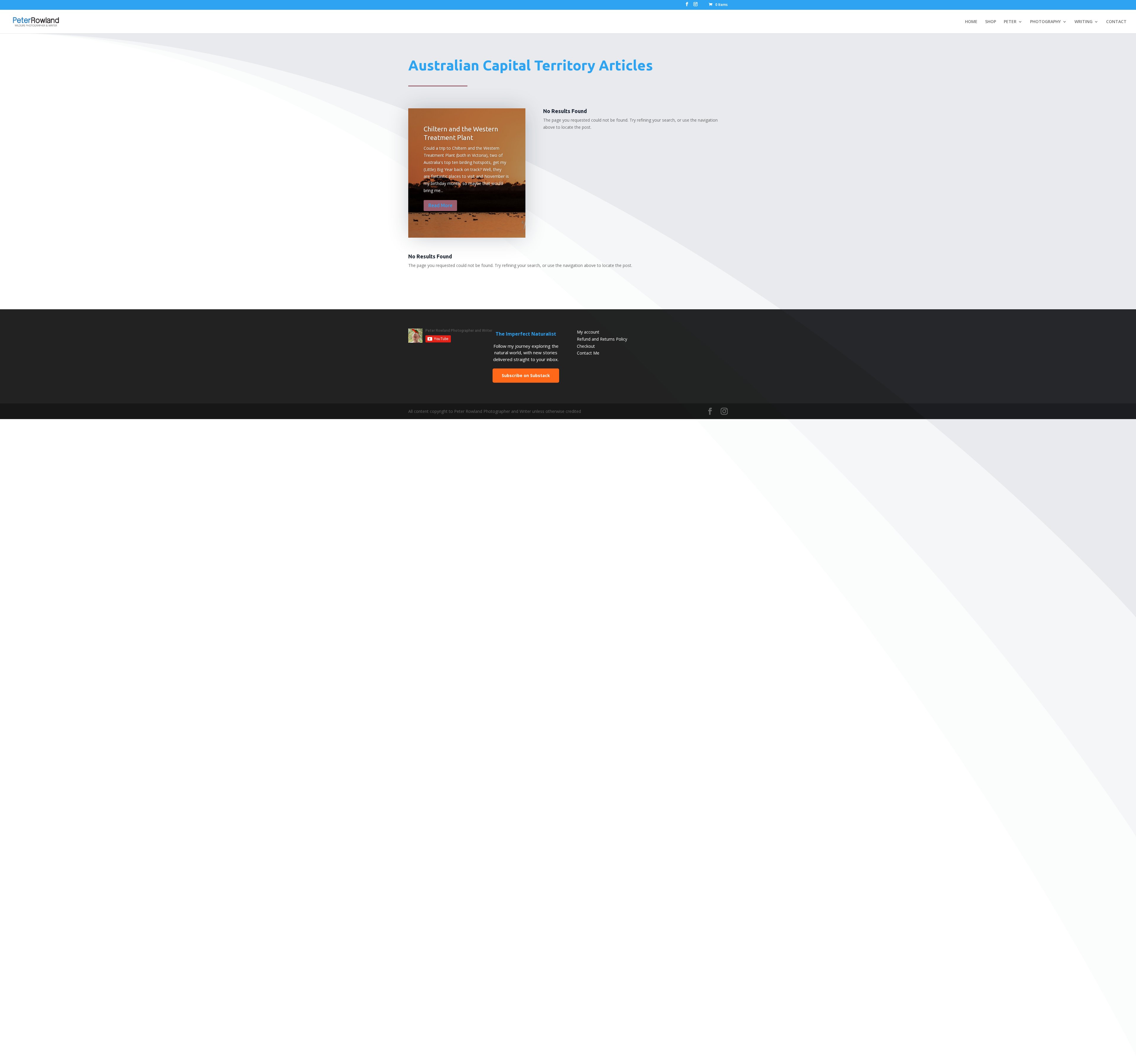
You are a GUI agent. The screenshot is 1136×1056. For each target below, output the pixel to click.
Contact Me (588, 353)
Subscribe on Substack (526, 375)
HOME (971, 22)
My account (588, 332)
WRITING (1083, 22)
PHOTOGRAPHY (1045, 22)
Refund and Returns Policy (602, 339)
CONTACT (1116, 22)
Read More (440, 205)
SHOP (990, 22)
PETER (1010, 22)
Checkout (586, 346)
